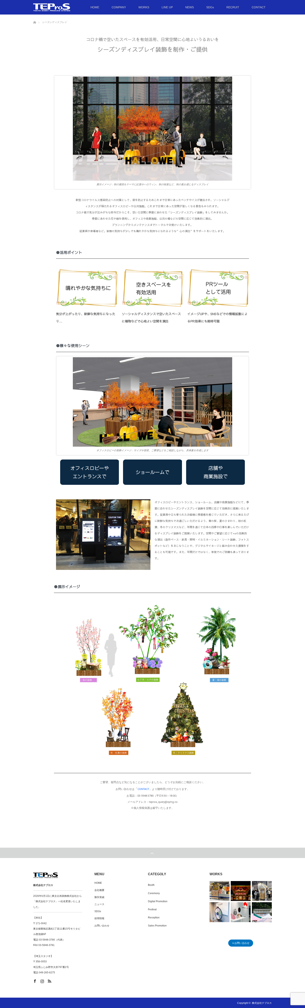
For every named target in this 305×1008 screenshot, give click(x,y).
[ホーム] (34, 16)
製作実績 (99, 897)
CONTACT (259, 7)
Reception (154, 917)
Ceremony (154, 893)
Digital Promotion (157, 901)
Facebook (34, 980)
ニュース (99, 904)
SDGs (210, 7)
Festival (152, 909)
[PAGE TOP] (152, 853)
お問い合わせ (101, 925)
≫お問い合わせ (240, 943)
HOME (94, 7)
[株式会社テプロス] (70, 7)
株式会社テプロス (262, 1003)
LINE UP (167, 7)
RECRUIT (232, 7)
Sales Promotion (157, 925)
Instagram (42, 980)
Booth (151, 885)
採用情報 (99, 918)
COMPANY (119, 7)
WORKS (143, 7)
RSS (49, 980)
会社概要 (99, 890)
